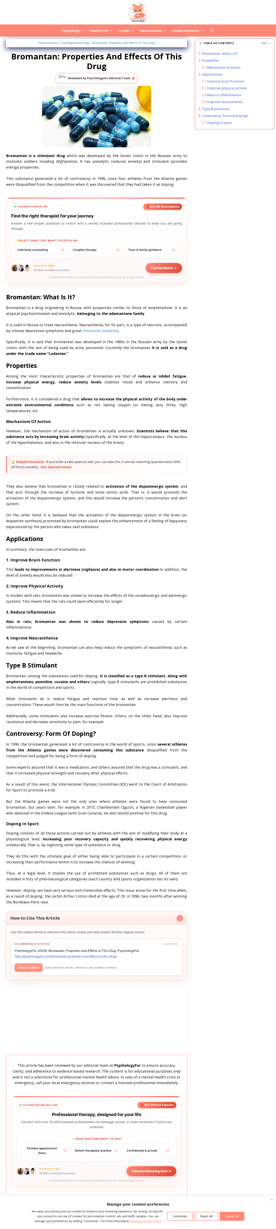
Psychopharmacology (75, 43)
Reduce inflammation (224, 95)
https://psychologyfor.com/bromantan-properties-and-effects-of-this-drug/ (66, 956)
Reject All (206, 1216)
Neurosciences (151, 30)
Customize (180, 1216)
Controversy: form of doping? (225, 115)
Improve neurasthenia (224, 101)
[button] (234, 43)
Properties (210, 60)
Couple (124, 30)
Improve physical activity (227, 88)
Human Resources (186, 30)
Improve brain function (225, 81)
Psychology (70, 30)
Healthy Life (99, 30)
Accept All (232, 1216)
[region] (138, 1212)
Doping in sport (219, 122)
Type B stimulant (216, 109)
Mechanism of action (223, 67)
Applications (212, 74)
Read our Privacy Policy (146, 1221)
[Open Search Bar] (212, 30)
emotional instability (101, 330)
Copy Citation (28, 967)
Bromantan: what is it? (220, 53)
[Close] (271, 1199)
